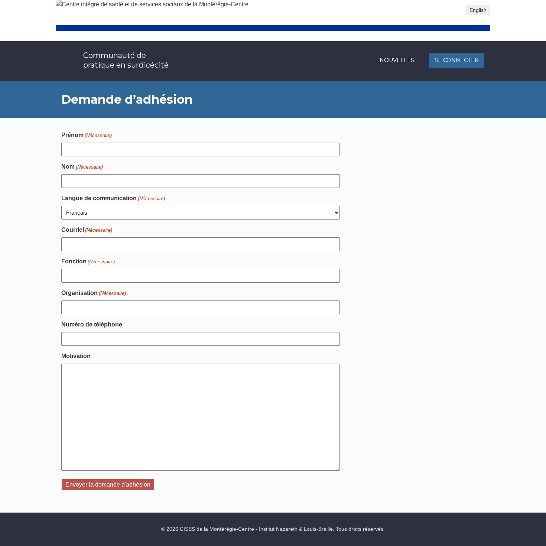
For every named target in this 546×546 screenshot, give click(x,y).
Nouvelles (397, 60)
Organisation (93, 293)
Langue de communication (113, 198)
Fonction (88, 261)
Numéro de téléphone (91, 324)
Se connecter (457, 60)
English (478, 10)
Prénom (86, 135)
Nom (82, 166)
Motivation (76, 356)
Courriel (86, 230)
